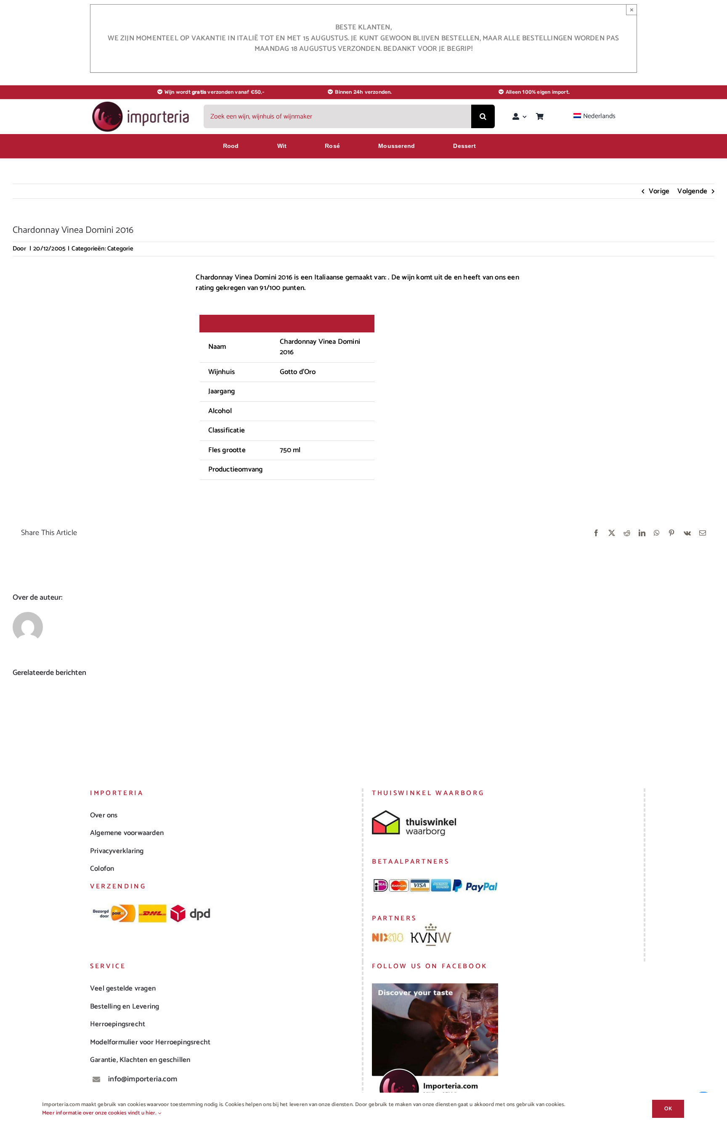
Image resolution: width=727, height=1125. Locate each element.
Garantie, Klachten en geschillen (140, 1060)
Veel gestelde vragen (123, 988)
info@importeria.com (142, 1079)
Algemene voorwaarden (127, 833)
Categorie (120, 248)
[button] (19, 722)
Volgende (692, 191)
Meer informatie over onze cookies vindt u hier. (100, 1113)
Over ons (104, 815)
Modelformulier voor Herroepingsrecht (150, 1042)
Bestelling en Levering (124, 1006)
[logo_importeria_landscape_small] (141, 103)
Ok (668, 1108)
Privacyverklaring (116, 851)
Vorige (659, 191)
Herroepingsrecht (117, 1024)
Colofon (102, 869)
